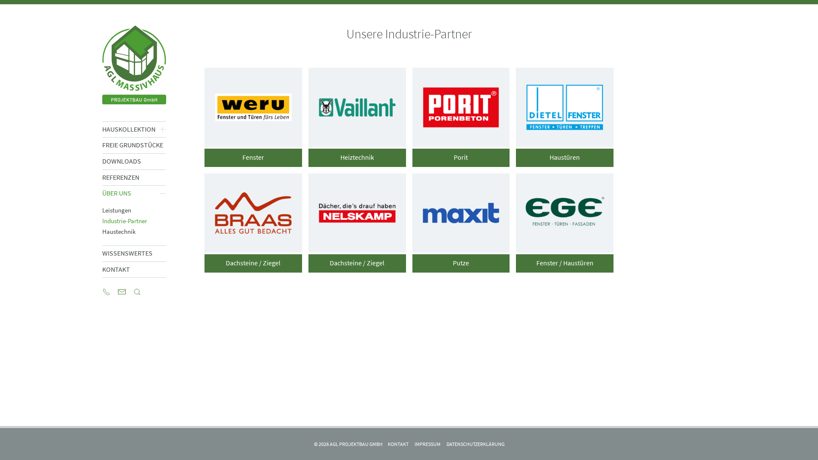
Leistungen (116, 210)
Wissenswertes (127, 253)
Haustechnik (118, 231)
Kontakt (116, 269)
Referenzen (120, 177)
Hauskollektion (129, 129)
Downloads (121, 161)
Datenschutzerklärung (475, 444)
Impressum (428, 444)
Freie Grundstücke (132, 145)
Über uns (116, 193)
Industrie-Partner (124, 221)
